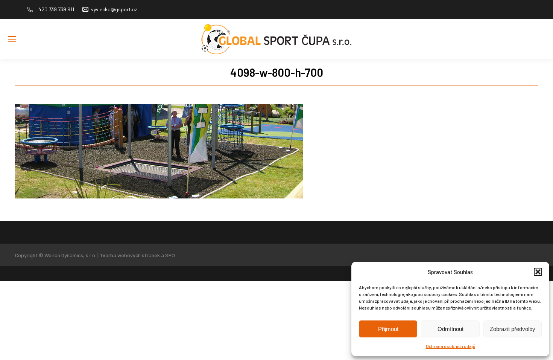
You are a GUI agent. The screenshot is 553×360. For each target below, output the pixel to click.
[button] (538, 272)
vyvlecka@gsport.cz (114, 9)
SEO (170, 255)
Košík (539, 50)
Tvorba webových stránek (130, 255)
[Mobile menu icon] (12, 39)
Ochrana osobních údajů (450, 346)
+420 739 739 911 (55, 9)
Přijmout (388, 329)
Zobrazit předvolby (512, 329)
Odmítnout (450, 329)
